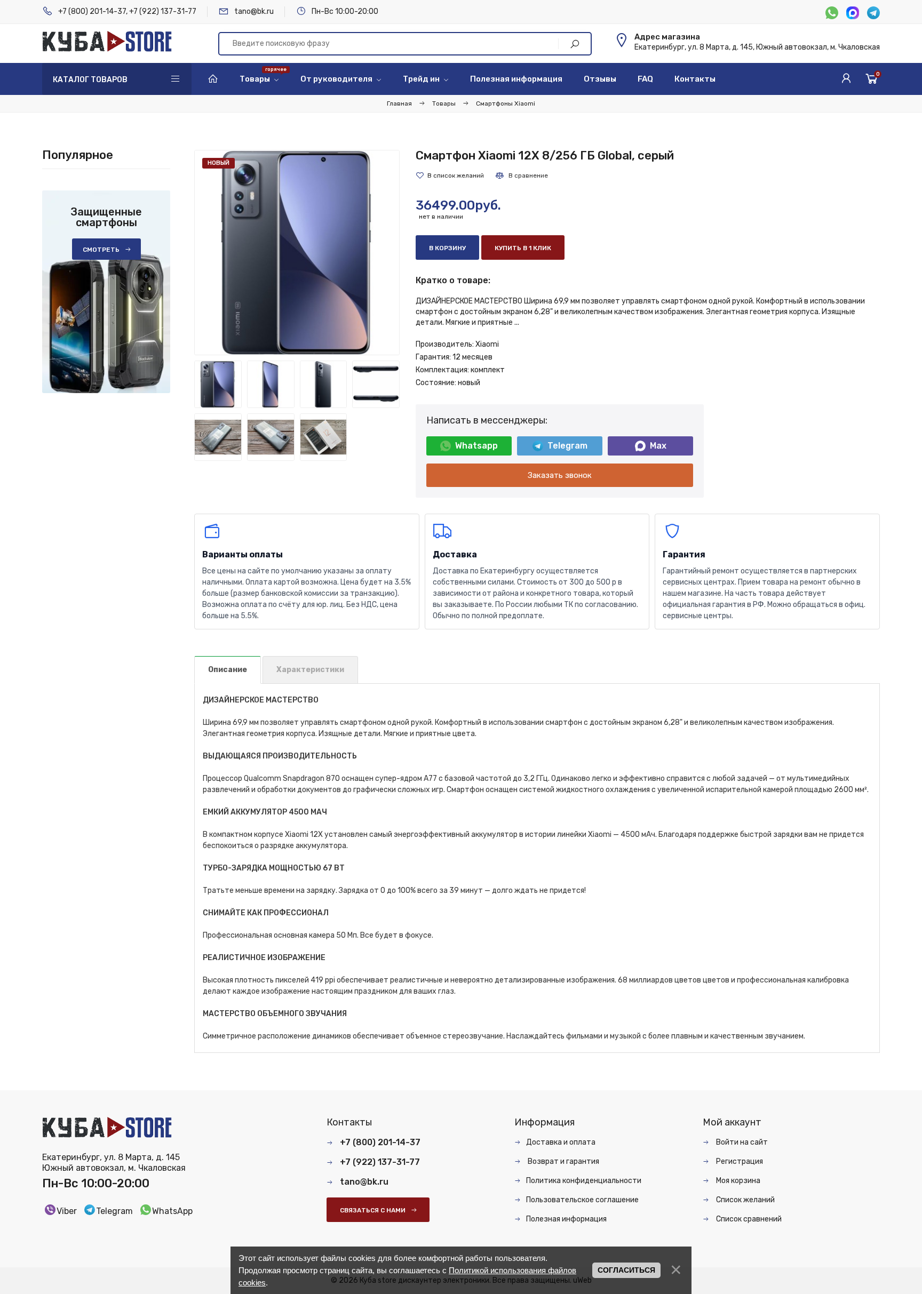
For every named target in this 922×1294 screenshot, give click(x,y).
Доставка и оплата (560, 1142)
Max (658, 446)
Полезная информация (566, 1219)
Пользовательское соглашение (582, 1199)
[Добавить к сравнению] (521, 175)
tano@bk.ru (254, 11)
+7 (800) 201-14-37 (92, 11)
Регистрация (738, 1161)
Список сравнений (748, 1219)
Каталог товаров (90, 79)
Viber (67, 1211)
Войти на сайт (741, 1142)
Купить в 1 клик (523, 248)
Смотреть (101, 249)
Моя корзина (737, 1180)
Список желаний (744, 1199)
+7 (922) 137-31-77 (162, 11)
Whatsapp (476, 446)
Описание (227, 669)
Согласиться (626, 1270)
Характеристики (310, 669)
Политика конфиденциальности (583, 1180)
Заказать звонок (560, 475)
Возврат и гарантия (562, 1161)
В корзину (447, 248)
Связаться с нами (373, 1210)
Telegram (567, 446)
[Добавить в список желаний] (450, 175)
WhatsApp (172, 1211)
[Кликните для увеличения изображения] (297, 252)
